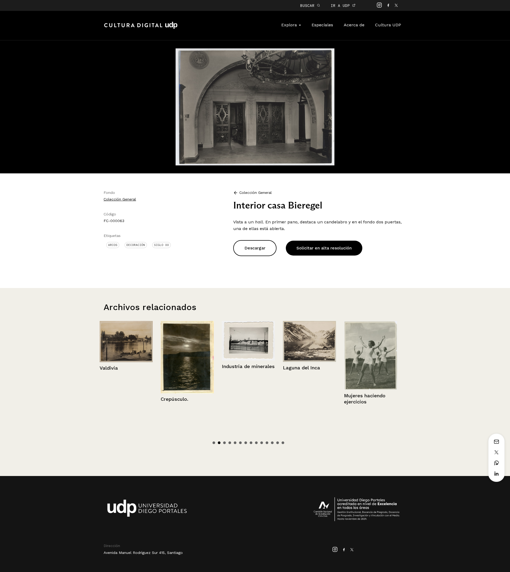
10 (261, 442)
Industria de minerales (203, 366)
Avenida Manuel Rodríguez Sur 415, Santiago (143, 552)
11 (267, 442)
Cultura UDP (388, 24)
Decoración (135, 245)
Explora (289, 24)
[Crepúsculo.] (142, 357)
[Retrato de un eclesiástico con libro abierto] (387, 364)
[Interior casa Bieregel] (255, 106)
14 (283, 442)
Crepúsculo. (130, 399)
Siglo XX (161, 245)
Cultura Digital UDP (141, 28)
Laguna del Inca (257, 367)
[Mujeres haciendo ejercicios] (326, 355)
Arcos (112, 245)
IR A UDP (341, 5)
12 (272, 442)
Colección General (120, 199)
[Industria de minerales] (204, 341)
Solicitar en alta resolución (324, 247)
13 (277, 442)
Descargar (254, 247)
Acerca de (354, 24)
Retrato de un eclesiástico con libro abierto (386, 419)
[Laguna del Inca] (265, 341)
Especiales (322, 24)
